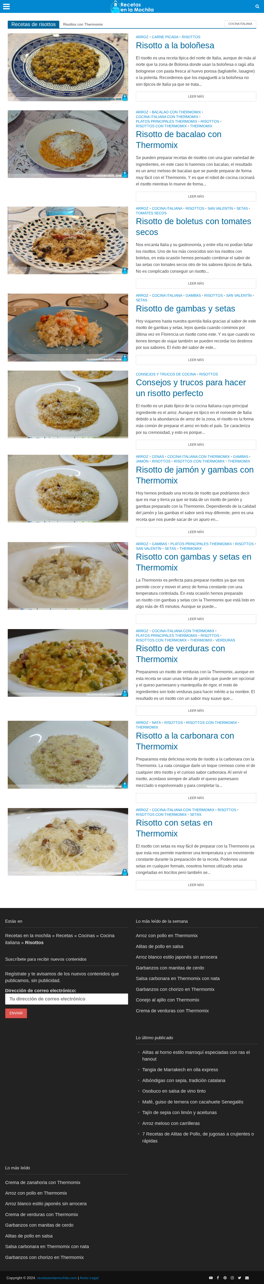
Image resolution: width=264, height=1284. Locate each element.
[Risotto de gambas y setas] (68, 327)
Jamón (142, 461)
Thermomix (201, 126)
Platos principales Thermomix (166, 121)
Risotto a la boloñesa (175, 45)
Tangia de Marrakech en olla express (180, 1069)
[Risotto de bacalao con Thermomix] (68, 144)
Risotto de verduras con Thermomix (180, 654)
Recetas (64, 935)
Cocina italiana (240, 23)
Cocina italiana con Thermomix (167, 117)
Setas (242, 208)
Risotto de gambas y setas (185, 308)
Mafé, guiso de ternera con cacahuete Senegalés (192, 1102)
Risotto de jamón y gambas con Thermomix (195, 475)
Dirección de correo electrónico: (40, 990)
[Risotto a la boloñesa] (68, 67)
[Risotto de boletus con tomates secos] (68, 240)
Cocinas (86, 935)
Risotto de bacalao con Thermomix (178, 139)
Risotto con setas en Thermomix (174, 828)
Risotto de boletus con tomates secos (193, 226)
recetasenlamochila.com (57, 1278)
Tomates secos (151, 213)
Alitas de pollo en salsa (159, 946)
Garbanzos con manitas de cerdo (170, 967)
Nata (156, 723)
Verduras (225, 640)
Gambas (193, 295)
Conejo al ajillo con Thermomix (167, 1000)
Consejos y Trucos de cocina (166, 374)
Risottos (191, 37)
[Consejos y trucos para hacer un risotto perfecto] (68, 404)
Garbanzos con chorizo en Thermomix (175, 989)
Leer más (196, 96)
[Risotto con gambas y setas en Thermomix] (68, 575)
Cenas (158, 457)
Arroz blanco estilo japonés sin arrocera (176, 957)
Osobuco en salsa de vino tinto (174, 1091)
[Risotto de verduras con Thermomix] (68, 662)
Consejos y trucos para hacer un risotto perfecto (191, 388)
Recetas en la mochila (28, 935)
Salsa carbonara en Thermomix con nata (178, 978)
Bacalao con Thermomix (176, 112)
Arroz (142, 37)
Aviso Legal (89, 1278)
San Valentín (220, 208)
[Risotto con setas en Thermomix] (68, 841)
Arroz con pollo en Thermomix (167, 935)
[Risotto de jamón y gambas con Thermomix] (68, 488)
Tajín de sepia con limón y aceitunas (179, 1112)
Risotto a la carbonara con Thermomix (185, 741)
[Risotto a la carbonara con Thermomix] (68, 754)
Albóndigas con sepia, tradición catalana (183, 1080)
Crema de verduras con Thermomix (172, 1010)
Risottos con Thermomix (83, 24)
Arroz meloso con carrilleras (171, 1123)
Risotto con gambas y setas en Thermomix (193, 562)
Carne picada (165, 37)
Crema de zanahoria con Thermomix (42, 1182)
